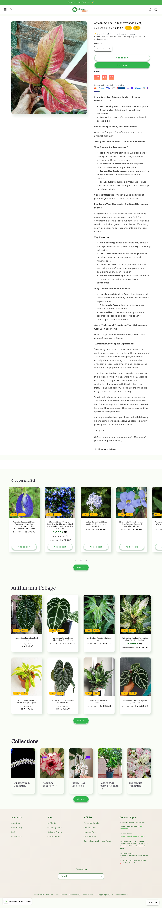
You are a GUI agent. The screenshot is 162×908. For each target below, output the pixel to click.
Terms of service (88, 895)
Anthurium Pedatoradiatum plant (99, 639)
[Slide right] (86, 560)
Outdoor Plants (54, 832)
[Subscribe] (101, 876)
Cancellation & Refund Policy (97, 841)
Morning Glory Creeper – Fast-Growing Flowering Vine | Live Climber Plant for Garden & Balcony (60, 525)
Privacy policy (74, 895)
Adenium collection (48, 784)
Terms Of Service (92, 823)
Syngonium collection (135, 784)
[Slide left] (75, 560)
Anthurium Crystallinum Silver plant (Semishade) (63, 639)
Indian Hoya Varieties (78, 784)
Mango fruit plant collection (109, 784)
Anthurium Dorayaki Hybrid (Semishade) (135, 702)
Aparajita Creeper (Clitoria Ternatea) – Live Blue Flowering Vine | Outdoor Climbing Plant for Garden (24, 525)
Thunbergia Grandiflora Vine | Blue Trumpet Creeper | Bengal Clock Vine (131, 524)
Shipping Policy (91, 832)
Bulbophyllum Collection (22, 784)
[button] (5, 9)
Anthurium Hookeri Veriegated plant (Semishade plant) (135, 639)
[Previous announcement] (5, 2)
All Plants (51, 823)
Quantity (98, 43)
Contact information (120, 895)
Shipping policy (104, 895)
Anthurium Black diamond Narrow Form (63, 702)
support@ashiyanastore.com (132, 836)
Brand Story (16, 827)
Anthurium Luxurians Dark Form (27, 639)
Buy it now (122, 65)
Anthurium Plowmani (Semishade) (99, 702)
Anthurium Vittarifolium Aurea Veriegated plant (27, 702)
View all (81, 567)
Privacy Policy (90, 827)
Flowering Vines (54, 827)
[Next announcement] (157, 2)
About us (15, 823)
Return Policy (90, 836)
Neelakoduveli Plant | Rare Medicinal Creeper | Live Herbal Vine (96, 524)
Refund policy (61, 895)
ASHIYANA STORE (46, 895)
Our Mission (16, 836)
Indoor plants (53, 836)
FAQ (13, 832)
